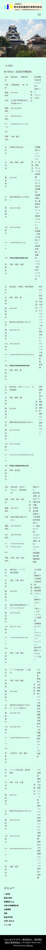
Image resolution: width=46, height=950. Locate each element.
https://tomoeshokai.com (20, 365)
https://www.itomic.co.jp (19, 465)
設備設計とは (9, 902)
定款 (5, 913)
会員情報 (7, 909)
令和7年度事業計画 (11, 906)
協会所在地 (8, 917)
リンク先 (7, 925)
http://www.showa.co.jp (19, 258)
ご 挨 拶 (7, 894)
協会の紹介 (8, 898)
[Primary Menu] (39, 14)
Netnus (29, 945)
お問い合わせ (9, 921)
